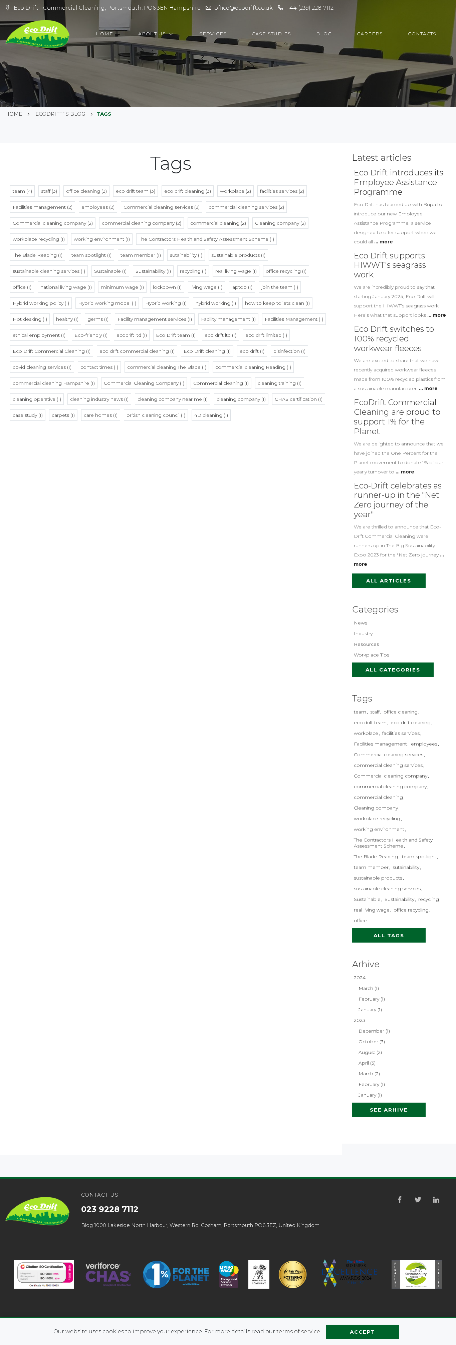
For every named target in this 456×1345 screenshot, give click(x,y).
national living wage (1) (66, 287)
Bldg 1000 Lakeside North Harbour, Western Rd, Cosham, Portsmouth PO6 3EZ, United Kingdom (200, 1225)
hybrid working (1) (216, 303)
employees (424, 744)
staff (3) (49, 191)
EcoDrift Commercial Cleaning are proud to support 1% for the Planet (397, 416)
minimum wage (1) (122, 287)
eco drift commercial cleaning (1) (137, 351)
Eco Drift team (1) (176, 335)
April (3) (367, 1063)
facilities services (401, 733)
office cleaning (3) (86, 191)
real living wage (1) (236, 271)
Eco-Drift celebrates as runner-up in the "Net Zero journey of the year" (398, 500)
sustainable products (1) (238, 255)
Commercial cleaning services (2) (162, 207)
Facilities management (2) (42, 207)
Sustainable (367, 899)
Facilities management (380, 744)
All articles (388, 580)
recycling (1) (193, 271)
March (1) (369, 988)
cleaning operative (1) (37, 399)
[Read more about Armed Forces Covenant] (258, 1274)
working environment (379, 829)
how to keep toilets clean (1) (277, 303)
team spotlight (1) (91, 255)
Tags (362, 698)
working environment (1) (102, 239)
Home (104, 34)
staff (375, 712)
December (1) (374, 1031)
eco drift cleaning (411, 723)
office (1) (22, 287)
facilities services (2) (282, 191)
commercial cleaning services (388, 765)
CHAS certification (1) (298, 399)
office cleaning (401, 712)
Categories (375, 609)
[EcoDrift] (38, 34)
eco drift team (370, 723)
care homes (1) (101, 415)
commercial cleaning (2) (218, 223)
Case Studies (271, 34)
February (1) (372, 999)
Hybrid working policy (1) (41, 303)
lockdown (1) (167, 287)
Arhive (366, 964)
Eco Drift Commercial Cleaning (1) (51, 351)
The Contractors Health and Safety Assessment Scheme (393, 843)
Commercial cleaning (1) (221, 383)
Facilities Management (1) (294, 319)
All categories (393, 669)
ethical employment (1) (39, 335)
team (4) (22, 191)
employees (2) (98, 207)
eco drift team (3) (135, 191)
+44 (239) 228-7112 (309, 8)
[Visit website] (108, 1274)
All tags (389, 935)
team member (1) (141, 255)
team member (371, 867)
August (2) (370, 1052)
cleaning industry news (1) (99, 399)
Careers (370, 34)
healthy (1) (67, 319)
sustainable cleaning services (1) (49, 271)
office (360, 921)
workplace (366, 733)
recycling (428, 899)
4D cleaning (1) (211, 415)
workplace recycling (377, 819)
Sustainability (399, 899)
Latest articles (381, 157)
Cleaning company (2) (280, 223)
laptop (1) (241, 287)
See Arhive (389, 1110)
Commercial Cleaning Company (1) (144, 383)
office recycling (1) (286, 271)
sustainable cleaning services (387, 889)
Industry (363, 633)
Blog (324, 34)
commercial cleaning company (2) (141, 223)
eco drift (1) (252, 351)
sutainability (406, 867)
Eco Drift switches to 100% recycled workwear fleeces (394, 338)
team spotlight (419, 857)
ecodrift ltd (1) (132, 335)
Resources (366, 644)
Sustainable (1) (110, 271)
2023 (359, 1020)
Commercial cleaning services (388, 755)
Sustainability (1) (153, 271)
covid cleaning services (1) (42, 367)
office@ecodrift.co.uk (243, 8)
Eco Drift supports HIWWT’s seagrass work (390, 265)
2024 (360, 978)
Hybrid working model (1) (107, 303)
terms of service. (299, 1331)
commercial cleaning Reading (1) (253, 367)
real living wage (372, 910)
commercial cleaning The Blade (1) (166, 367)
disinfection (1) (289, 351)
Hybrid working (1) (166, 303)
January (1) (370, 1010)
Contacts (422, 34)
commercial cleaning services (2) (246, 207)
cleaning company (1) (241, 399)
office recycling (411, 910)
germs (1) (97, 319)
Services (213, 34)
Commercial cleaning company (390, 776)
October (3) (372, 1042)
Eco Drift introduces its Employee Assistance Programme (398, 182)
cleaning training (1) (279, 383)
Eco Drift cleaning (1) (207, 351)
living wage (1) (206, 287)
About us (153, 34)
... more (383, 242)
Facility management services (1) (155, 319)
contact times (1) (99, 367)
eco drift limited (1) (266, 335)
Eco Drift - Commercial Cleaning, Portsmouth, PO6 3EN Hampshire (107, 8)
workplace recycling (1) (39, 239)
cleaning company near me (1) (173, 399)
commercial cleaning (378, 797)
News (360, 623)
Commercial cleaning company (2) (53, 223)
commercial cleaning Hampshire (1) (54, 383)
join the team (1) (279, 287)
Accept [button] (362, 1332)
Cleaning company (376, 808)
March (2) (369, 1074)
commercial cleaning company (390, 787)
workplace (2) (235, 191)
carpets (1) (63, 415)
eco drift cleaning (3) (187, 191)
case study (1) (28, 415)
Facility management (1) (228, 319)
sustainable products (378, 878)
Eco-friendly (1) (90, 335)
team (360, 712)
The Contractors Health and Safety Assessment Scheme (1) (206, 239)
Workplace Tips (371, 655)
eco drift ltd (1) (220, 335)
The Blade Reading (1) (37, 255)
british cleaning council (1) (156, 415)
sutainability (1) (186, 255)
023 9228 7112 (110, 1209)
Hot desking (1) (30, 319)
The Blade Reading (376, 857)
